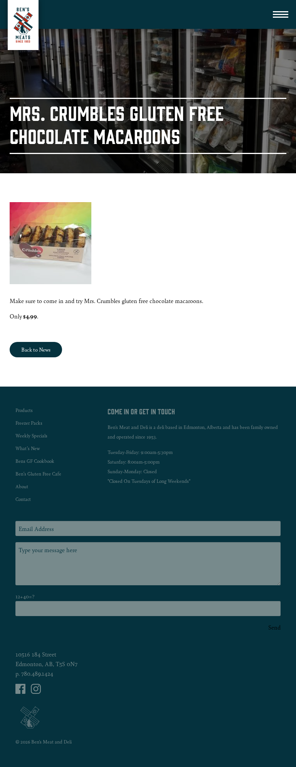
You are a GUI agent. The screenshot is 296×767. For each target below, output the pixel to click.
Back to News (35, 349)
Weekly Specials (31, 435)
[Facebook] (21, 691)
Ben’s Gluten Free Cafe (38, 473)
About (21, 486)
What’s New (27, 448)
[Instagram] (36, 691)
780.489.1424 (37, 673)
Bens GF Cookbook (34, 461)
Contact (23, 499)
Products (24, 410)
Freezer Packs (28, 422)
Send (274, 627)
